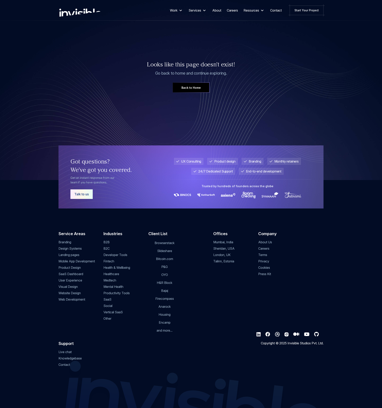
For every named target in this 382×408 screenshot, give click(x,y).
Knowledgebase (70, 358)
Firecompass (164, 299)
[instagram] (286, 334)
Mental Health (113, 287)
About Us (265, 242)
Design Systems (70, 248)
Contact (276, 10)
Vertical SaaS (113, 312)
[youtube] (306, 334)
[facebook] (267, 334)
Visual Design (68, 287)
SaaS (107, 299)
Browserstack (164, 243)
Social (107, 306)
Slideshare (164, 251)
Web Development (71, 299)
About (216, 10)
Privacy (263, 261)
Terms (262, 255)
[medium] (296, 334)
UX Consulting (191, 161)
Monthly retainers (286, 161)
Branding (255, 161)
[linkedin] (258, 334)
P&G (164, 267)
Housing (165, 314)
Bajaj (164, 291)
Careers (232, 10)
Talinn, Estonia (223, 261)
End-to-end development (264, 171)
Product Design (69, 268)
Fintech (108, 261)
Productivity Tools (116, 293)
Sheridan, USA (224, 248)
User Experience (70, 280)
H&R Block (164, 283)
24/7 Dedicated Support (215, 171)
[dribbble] (277, 334)
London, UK (222, 255)
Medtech (109, 280)
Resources (251, 10)
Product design (225, 161)
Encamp (165, 322)
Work (173, 10)
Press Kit (264, 274)
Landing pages (68, 255)
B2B (106, 242)
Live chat (65, 352)
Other (107, 318)
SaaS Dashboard (70, 274)
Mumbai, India (223, 242)
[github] (316, 334)
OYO (164, 275)
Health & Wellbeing (116, 268)
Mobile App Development (76, 261)
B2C (106, 248)
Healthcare (111, 274)
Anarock (164, 307)
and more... (164, 330)
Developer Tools (115, 255)
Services (195, 10)
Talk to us (81, 194)
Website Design (69, 293)
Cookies (264, 268)
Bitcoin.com (164, 259)
